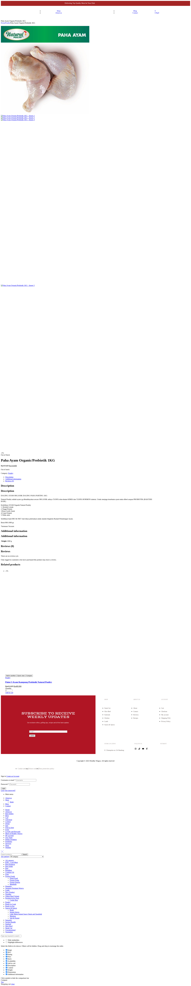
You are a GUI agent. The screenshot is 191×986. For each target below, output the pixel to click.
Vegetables (9, 932)
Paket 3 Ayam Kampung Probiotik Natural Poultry (28, 682)
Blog (7, 804)
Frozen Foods (10, 876)
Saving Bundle (10, 922)
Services (8, 843)
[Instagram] (136, 749)
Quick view (20, 676)
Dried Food (14, 878)
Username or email (8, 780)
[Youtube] (143, 749)
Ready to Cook (10, 904)
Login (3, 788)
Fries (7, 874)
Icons (7, 830)
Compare (29, 676)
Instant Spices (14, 912)
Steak (12, 802)
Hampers (8, 886)
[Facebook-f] (147, 749)
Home (3, 23)
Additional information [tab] (14, 531)
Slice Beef (8, 926)
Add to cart (9, 693)
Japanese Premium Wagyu (14, 888)
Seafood (8, 924)
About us (8, 798)
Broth (12, 910)
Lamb (7, 890)
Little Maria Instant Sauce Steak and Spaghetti (26, 914)
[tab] (81, 477)
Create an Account (12, 776)
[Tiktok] (139, 749)
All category (9, 860)
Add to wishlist (11, 676)
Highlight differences (15, 942)
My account (9, 836)
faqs (6, 826)
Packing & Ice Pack (12, 898)
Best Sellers (9, 814)
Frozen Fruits (14, 880)
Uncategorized (10, 930)
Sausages (8, 920)
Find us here (9, 828)
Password (5, 784)
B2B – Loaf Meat (11, 862)
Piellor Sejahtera (11, 839)
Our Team (8, 837)
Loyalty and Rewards (12, 832)
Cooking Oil (9, 872)
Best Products (10, 864)
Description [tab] (7, 485)
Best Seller (9, 866)
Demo (7, 824)
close (13, 984)
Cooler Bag (14, 900)
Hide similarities (13, 940)
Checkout (8, 820)
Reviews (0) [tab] (7, 546)
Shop (7, 800)
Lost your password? (8, 790)
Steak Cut (8, 928)
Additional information (13, 479)
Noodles (8, 894)
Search (25, 854)
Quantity (8, 688)
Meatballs (13, 884)
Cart (6, 818)
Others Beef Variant (12, 896)
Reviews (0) (9, 481)
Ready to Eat (9, 906)
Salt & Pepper (14, 918)
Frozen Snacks (15, 882)
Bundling (8, 870)
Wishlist (8, 847)
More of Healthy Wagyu (13, 834)
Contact (8, 806)
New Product (10, 892)
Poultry (7, 23)
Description (9, 477)
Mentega (13, 916)
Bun (6, 868)
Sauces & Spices (11, 908)
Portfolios (8, 841)
